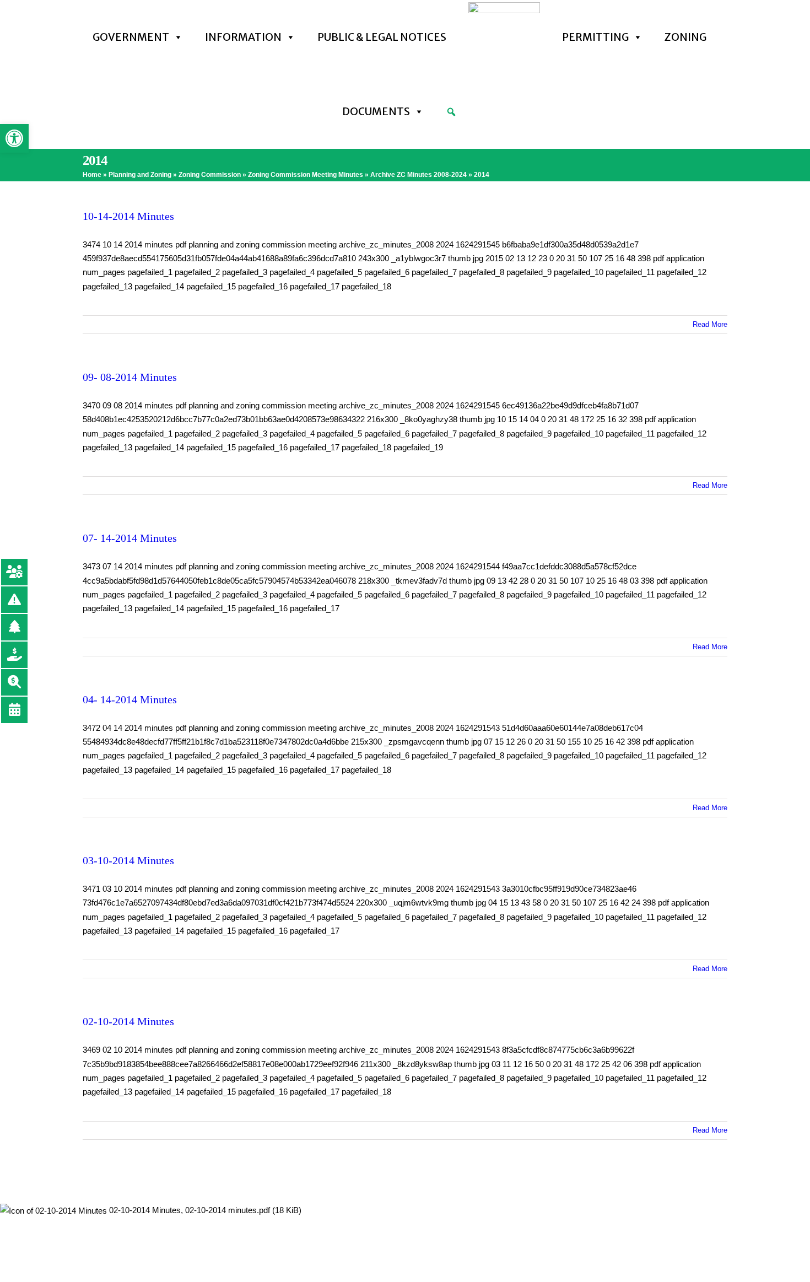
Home (92, 175)
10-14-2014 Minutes (128, 216)
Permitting (595, 37)
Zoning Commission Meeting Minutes (305, 175)
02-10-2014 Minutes (128, 1021)
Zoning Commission (210, 175)
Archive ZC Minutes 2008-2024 (418, 175)
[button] (14, 138)
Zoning (685, 37)
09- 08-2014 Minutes (130, 377)
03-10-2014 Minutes (128, 860)
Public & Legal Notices (381, 37)
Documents (376, 111)
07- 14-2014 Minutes (130, 538)
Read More (710, 324)
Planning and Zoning (140, 175)
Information (243, 37)
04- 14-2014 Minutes (130, 699)
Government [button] (131, 37)
